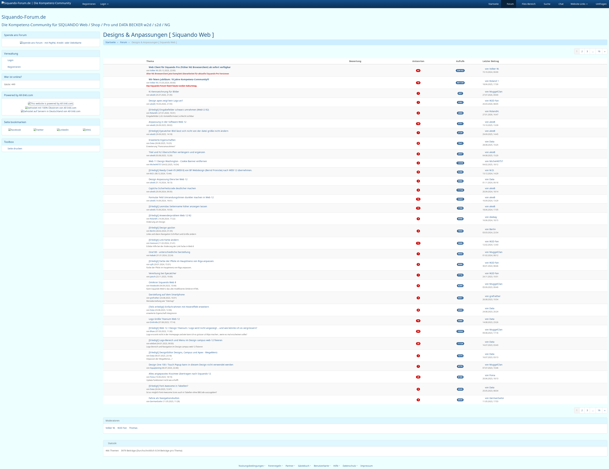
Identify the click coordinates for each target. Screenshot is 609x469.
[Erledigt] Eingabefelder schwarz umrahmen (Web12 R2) (179, 109)
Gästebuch (303, 465)
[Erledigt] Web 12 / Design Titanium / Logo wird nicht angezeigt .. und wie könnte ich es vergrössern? (203, 327)
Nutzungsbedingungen (251, 465)
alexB (152, 95)
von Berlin (490, 229)
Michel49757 (155, 164)
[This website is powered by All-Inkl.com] (51, 103)
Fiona (152, 377)
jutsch (152, 276)
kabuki (153, 255)
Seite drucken (14, 148)
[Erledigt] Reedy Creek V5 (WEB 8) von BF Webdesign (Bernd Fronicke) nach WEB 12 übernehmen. (200, 170)
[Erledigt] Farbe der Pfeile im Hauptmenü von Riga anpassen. (181, 261)
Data (152, 143)
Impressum (366, 465)
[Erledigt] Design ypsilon (162, 227)
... (593, 51)
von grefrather (492, 296)
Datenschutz (349, 465)
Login (103, 3)
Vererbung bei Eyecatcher (162, 273)
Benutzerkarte (321, 465)
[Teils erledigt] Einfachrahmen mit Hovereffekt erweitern (179, 306)
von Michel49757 (493, 161)
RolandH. (154, 113)
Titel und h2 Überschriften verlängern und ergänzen (177, 152)
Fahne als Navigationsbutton (164, 398)
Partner (289, 465)
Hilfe (335, 465)
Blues (152, 331)
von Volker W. (491, 68)
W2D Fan (122, 427)
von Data (489, 141)
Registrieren (89, 3)
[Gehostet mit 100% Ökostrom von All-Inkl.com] (50, 107)
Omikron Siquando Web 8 (162, 282)
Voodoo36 (154, 285)
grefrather (154, 297)
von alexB (489, 121)
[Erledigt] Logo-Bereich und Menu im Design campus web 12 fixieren (185, 340)
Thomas (133, 427)
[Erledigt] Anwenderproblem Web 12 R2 (170, 215)
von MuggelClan (493, 91)
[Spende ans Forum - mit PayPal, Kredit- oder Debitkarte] (50, 42)
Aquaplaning (155, 368)
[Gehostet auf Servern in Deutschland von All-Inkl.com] (50, 110)
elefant (153, 343)
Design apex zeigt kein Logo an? (166, 100)
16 (599, 51)
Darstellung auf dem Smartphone (167, 294)
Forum (123, 42)
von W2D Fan (491, 100)
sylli (151, 264)
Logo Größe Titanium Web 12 (164, 318)
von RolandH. (491, 111)
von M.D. (489, 170)
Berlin (152, 231)
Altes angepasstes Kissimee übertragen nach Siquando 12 (180, 373)
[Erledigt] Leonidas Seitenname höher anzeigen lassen (178, 206)
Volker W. (154, 70)
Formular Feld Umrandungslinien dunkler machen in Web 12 (181, 197)
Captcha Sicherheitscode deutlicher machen (172, 188)
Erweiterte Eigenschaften (162, 139)
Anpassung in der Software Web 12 (167, 121)
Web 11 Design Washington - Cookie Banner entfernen (178, 161)
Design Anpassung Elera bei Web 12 (168, 179)
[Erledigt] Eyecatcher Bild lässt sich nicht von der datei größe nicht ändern (188, 130)
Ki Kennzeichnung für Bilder (164, 91)
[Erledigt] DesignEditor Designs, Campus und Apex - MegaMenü (183, 352)
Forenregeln (274, 465)
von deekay (490, 216)
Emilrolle (154, 322)
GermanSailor (156, 401)
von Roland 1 (491, 80)
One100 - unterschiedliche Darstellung (169, 252)
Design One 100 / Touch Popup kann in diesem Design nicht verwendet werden (191, 364)
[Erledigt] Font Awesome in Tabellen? (168, 385)
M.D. (152, 173)
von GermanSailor (494, 398)
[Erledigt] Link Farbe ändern (164, 239)
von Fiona (489, 375)
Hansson (154, 243)
